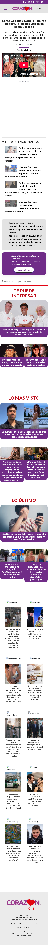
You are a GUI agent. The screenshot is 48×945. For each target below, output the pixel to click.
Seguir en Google (24, 270)
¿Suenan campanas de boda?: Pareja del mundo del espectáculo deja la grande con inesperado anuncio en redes (13, 694)
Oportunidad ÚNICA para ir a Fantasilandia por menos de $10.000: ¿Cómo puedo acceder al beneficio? (13, 853)
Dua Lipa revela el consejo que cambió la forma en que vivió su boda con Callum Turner (35, 800)
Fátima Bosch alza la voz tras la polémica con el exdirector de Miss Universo (35, 633)
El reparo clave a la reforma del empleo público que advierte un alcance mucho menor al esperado (35, 692)
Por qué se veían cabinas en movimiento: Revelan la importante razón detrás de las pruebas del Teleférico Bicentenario (13, 638)
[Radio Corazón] (22, 8)
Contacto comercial (24, 927)
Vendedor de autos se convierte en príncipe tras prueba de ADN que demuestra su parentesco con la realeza (35, 854)
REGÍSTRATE (39, 2)
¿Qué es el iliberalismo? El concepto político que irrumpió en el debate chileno (35, 744)
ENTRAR (27, 2)
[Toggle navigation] (5, 8)
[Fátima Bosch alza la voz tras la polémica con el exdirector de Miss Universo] (35, 617)
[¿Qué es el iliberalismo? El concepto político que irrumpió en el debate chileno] (35, 728)
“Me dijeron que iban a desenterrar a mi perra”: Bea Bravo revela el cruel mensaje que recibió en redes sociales (13, 748)
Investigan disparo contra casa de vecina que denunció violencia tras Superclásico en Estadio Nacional (13, 801)
